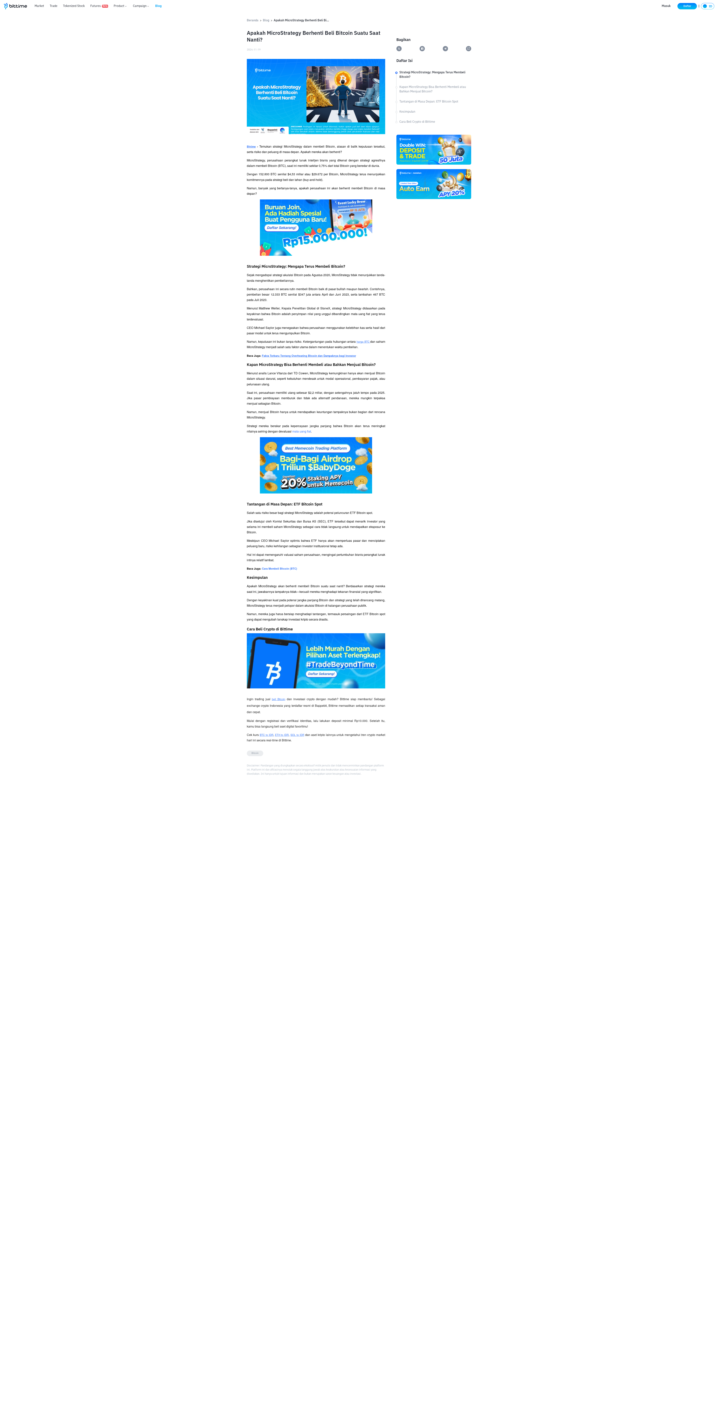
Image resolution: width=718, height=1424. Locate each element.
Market (39, 6)
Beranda (252, 20)
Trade (53, 6)
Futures (99, 6)
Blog (158, 6)
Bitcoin (255, 753)
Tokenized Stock (74, 6)
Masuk (666, 6)
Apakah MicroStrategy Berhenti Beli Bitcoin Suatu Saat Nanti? (302, 20)
